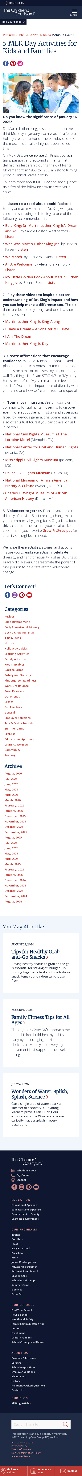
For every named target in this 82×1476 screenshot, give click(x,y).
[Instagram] (15, 595)
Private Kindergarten (24, 1266)
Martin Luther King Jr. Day (26, 343)
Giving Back (18, 1376)
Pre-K (14, 1257)
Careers (16, 1362)
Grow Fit (16, 1294)
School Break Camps (23, 1280)
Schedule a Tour (26, 1170)
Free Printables (14, 664)
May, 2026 (11, 789)
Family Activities (15, 659)
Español (21, 1179)
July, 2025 (11, 843)
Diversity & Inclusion (23, 1358)
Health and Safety (22, 1319)
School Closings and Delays (27, 1342)
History (15, 1380)
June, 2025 (11, 848)
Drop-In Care (19, 1275)
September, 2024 (16, 896)
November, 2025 (15, 821)
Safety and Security (18, 675)
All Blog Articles (21, 1403)
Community (12, 750)
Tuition (15, 1328)
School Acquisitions (23, 1367)
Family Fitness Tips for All (40, 1020)
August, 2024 (13, 901)
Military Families (21, 1337)
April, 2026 (11, 795)
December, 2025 (15, 816)
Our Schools (22, 1305)
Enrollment (18, 1332)
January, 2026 (14, 811)
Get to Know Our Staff (19, 632)
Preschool (17, 1252)
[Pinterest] (13, 63)
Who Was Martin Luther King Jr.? (32, 244)
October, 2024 (14, 891)
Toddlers (17, 1239)
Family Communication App (27, 1323)
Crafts (9, 702)
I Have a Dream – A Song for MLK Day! (37, 329)
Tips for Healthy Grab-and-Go (36, 954)
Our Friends (12, 696)
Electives (16, 1289)
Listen (10, 236)
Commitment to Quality (25, 1214)
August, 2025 (13, 837)
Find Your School (12, 21)
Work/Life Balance (17, 686)
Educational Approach (19, 739)
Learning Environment (25, 1218)
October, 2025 (14, 827)
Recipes (9, 616)
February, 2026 (14, 805)
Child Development (17, 622)
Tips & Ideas (13, 638)
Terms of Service (21, 1449)
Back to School (14, 670)
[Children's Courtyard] (19, 13)
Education (21, 1200)
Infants (15, 1234)
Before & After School (24, 1271)
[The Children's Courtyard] (27, 1162)
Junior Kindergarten (23, 1262)
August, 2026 (13, 773)
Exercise (10, 734)
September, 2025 (16, 832)
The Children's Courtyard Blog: (27, 35)
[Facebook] (6, 63)
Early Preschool (20, 1248)
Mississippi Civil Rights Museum (31, 460)
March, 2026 (13, 800)
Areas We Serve (20, 1456)
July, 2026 (11, 779)
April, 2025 (11, 859)
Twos (14, 1243)
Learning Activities (17, 654)
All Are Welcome (18, 264)
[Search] (65, 1424)
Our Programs (24, 1229)
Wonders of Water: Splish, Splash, (39, 1094)
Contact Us (17, 1390)
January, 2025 (14, 875)
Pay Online (23, 1175)
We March (13, 256)
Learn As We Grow (16, 744)
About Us (19, 1353)
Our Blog (19, 1398)
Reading (10, 755)
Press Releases (14, 691)
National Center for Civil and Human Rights (41, 447)
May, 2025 (11, 853)
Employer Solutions (18, 718)
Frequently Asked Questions (28, 1385)
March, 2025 (13, 864)
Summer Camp (14, 728)
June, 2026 (11, 784)
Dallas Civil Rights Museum (27, 472)
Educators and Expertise (26, 1209)
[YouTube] (29, 595)
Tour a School (19, 1314)
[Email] (20, 63)
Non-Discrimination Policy (26, 1452)
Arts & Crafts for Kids (19, 723)
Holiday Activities (16, 648)
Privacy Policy (19, 1446)
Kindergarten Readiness (20, 680)
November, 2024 (15, 885)
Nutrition (11, 643)
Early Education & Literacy (22, 627)
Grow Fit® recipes (57, 530)
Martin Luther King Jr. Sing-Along (33, 321)
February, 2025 (14, 869)
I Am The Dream (18, 336)
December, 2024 (15, 880)
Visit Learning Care (22, 1442)
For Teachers (13, 707)
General (10, 712)
